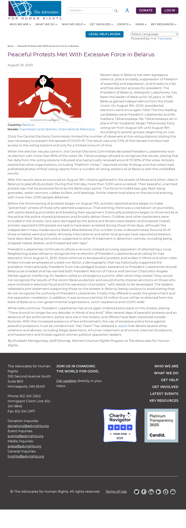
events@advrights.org (25, 436)
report (123, 326)
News (140, 24)
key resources (163, 401)
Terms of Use (116, 492)
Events (122, 24)
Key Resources (162, 24)
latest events (164, 394)
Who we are (166, 366)
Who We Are (19, 24)
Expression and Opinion (38, 129)
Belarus (28, 125)
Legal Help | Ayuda (104, 34)
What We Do (45, 24)
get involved (165, 387)
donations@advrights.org (28, 426)
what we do (166, 373)
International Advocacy (76, 129)
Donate (146, 10)
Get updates (66, 381)
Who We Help (72, 24)
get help (169, 380)
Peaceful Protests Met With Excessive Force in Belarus (48, 46)
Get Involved (100, 24)
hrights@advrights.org (26, 456)
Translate (164, 38)
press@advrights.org (24, 446)
